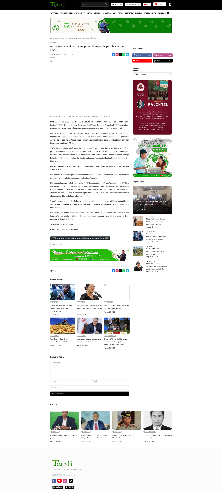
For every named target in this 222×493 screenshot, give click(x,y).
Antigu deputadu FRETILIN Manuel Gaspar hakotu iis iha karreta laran (94, 436)
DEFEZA (89, 13)
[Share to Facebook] (113, 54)
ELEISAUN (73, 13)
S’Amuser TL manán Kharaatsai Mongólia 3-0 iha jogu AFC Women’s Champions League (115, 341)
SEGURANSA (99, 13)
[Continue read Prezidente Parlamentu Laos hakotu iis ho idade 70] (157, 420)
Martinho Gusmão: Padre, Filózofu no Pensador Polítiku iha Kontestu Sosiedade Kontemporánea (156, 222)
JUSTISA (108, 13)
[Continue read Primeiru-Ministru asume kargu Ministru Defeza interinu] (126, 420)
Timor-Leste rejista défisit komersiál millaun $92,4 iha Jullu (62, 340)
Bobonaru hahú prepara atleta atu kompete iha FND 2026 (116, 307)
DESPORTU (129, 13)
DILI (138, 199)
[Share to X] (120, 54)
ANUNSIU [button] (118, 4)
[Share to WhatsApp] (123, 54)
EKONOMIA (162, 13)
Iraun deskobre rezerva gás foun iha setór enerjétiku (89, 340)
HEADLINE (55, 302)
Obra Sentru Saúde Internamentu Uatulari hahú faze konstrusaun (156, 251)
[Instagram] (117, 54)
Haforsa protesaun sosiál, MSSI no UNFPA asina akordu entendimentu (150, 203)
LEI (114, 13)
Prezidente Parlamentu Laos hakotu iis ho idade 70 (157, 436)
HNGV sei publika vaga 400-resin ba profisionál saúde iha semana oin (63, 436)
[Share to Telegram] (127, 54)
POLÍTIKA (81, 13)
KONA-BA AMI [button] (134, 4)
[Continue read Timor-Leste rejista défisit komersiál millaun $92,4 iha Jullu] (62, 326)
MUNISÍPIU (64, 13)
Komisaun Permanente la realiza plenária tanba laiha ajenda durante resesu (61, 308)
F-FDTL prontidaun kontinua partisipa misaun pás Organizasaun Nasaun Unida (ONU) (80, 238)
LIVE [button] (148, 4)
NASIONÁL (138, 13)
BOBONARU (109, 302)
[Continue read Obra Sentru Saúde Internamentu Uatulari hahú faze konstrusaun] (138, 251)
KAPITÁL (120, 13)
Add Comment (57, 394)
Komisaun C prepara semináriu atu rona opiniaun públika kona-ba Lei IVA (89, 308)
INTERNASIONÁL (150, 13)
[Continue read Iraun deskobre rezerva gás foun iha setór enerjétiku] (90, 326)
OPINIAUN (152, 217)
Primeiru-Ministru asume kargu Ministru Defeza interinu (123, 436)
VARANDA (55, 13)
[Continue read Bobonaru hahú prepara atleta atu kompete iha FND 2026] (117, 292)
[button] (58, 4)
